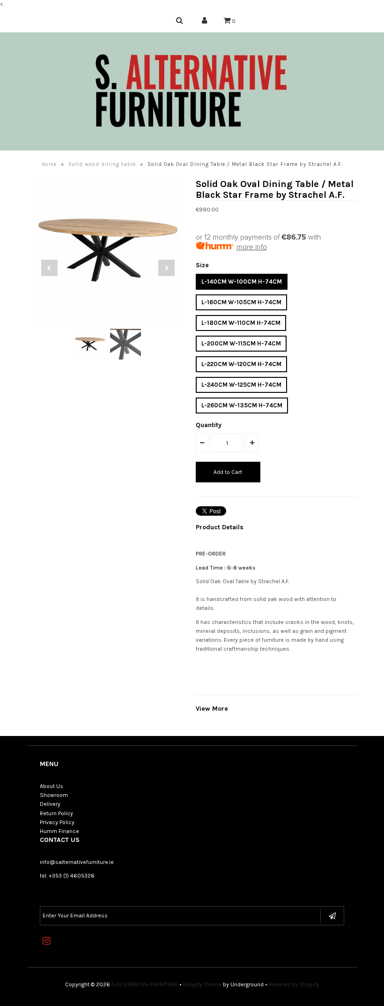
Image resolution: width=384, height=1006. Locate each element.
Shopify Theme (202, 984)
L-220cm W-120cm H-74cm (241, 364)
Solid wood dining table (102, 164)
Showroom (54, 795)
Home (49, 164)
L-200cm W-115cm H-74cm (241, 343)
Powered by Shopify (293, 984)
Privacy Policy (57, 822)
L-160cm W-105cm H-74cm (241, 302)
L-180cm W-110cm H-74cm (241, 322)
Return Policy (56, 813)
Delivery (50, 804)
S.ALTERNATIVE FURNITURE (144, 984)
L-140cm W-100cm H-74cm (241, 281)
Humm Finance (59, 831)
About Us (51, 786)
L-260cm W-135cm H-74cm (241, 405)
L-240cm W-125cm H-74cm (241, 384)
